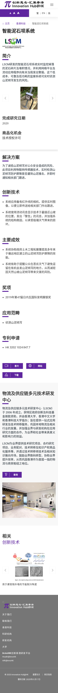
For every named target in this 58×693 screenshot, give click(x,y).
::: (3, 23)
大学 (4, 647)
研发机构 (7, 640)
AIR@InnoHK (8, 661)
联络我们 (7, 621)
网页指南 (48, 675)
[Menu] (52, 4)
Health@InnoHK (9, 657)
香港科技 (21, 23)
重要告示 (36, 675)
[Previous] (5, 98)
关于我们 (7, 614)
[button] (12, 366)
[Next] (52, 570)
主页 (7, 23)
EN (43, 13)
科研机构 (7, 634)
